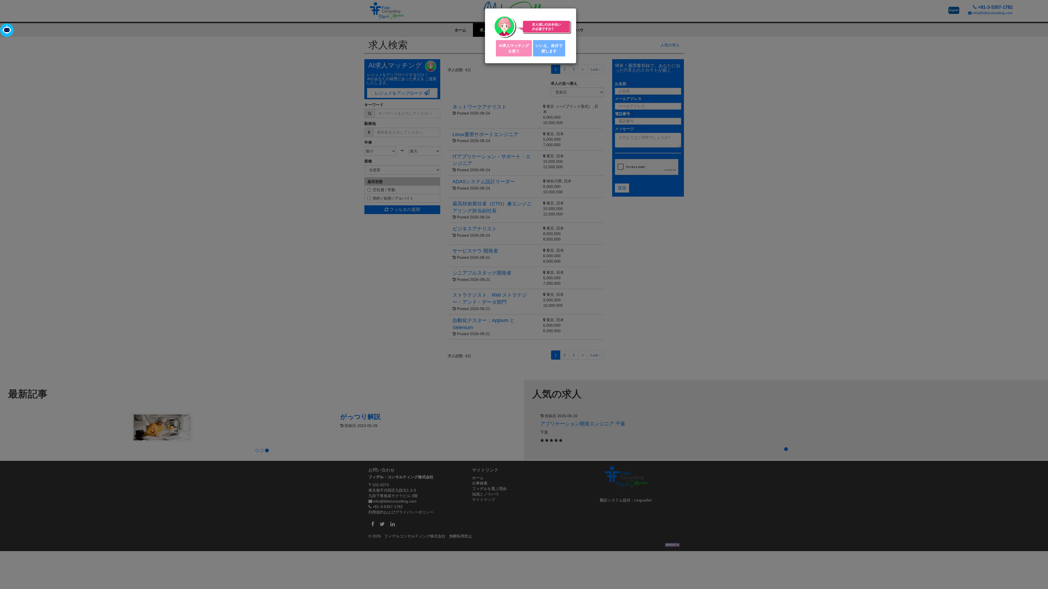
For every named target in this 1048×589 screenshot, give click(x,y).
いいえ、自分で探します (549, 48)
